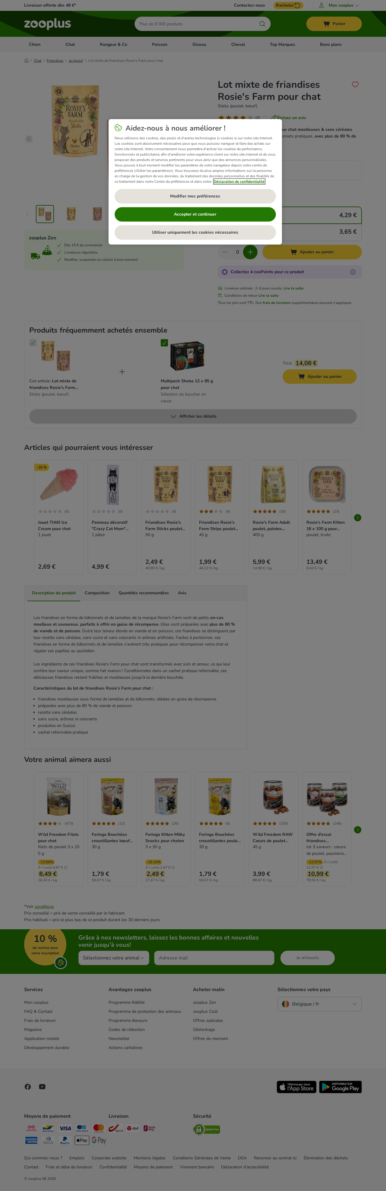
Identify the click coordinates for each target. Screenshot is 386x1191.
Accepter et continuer (195, 214)
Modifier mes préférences (195, 196)
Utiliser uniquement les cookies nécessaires (195, 232)
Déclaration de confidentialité (239, 181)
